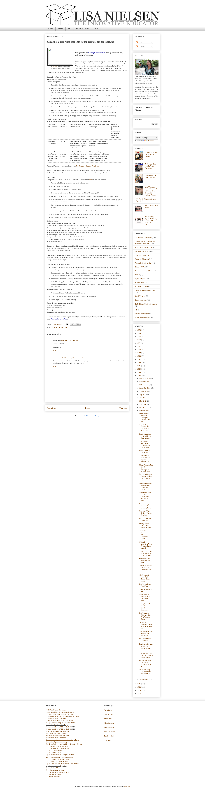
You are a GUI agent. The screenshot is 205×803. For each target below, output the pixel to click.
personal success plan (142, 313)
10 (47, 716)
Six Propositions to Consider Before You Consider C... (145, 477)
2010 (139, 687)
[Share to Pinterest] (80, 324)
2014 (139, 369)
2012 (139, 375)
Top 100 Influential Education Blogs (57, 772)
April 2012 (143, 404)
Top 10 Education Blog (53, 752)
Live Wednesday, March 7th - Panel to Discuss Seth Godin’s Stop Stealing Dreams (151, 191)
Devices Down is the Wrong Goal (150, 176)
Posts (140, 42)
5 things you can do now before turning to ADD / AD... (145, 663)
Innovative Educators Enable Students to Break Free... (146, 625)
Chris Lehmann (109, 723)
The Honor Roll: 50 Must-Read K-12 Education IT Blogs (64, 744)
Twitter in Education (142, 259)
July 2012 (142, 394)
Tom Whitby (108, 740)
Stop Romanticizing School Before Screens (151, 154)
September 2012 (145, 388)
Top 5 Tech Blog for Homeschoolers (57, 748)
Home (87, 408)
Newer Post (51, 408)
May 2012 (143, 401)
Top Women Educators (53, 776)
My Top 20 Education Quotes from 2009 (146, 200)
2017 (139, 359)
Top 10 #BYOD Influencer (54, 750)
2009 (139, 690)
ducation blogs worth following (59, 716)
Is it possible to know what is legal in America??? (144, 459)
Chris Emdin (108, 718)
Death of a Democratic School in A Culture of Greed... (144, 535)
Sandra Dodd (108, 714)
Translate (151, 141)
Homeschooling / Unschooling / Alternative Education (145, 242)
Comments (141, 46)
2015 (139, 366)
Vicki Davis (108, 710)
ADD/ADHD (139, 282)
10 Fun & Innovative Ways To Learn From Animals (145, 545)
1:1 (136, 310)
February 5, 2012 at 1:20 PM (70, 340)
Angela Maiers (109, 727)
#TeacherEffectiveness (142, 317)
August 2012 (143, 391)
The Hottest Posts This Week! (145, 451)
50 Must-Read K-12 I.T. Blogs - (56, 729)
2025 (139, 333)
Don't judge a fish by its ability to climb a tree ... (145, 436)
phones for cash (58, 358)
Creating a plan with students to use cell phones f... (146, 633)
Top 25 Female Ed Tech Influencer (57, 761)
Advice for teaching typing (151, 206)
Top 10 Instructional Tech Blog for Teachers (60, 754)
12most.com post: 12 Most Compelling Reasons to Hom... (145, 496)
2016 (139, 362)
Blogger (126, 786)
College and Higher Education (145, 290)
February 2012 (144, 411)
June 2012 (143, 398)
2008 (139, 693)
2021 (139, 346)
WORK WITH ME (83, 28)
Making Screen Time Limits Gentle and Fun (145, 525)
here (90, 180)
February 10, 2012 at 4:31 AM (73, 358)
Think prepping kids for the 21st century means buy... (146, 647)
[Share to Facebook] (78, 324)
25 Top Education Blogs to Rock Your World (60, 723)
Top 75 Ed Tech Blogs (53, 768)
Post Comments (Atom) (91, 416)
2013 (139, 372)
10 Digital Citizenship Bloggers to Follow (59, 714)
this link (55, 66)
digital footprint (140, 278)
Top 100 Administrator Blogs (55, 770)
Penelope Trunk (109, 736)
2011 (139, 684)
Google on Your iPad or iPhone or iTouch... (146, 513)
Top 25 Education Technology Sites (57, 759)
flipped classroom (141, 300)
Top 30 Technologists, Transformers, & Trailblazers (62, 764)
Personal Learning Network (144, 271)
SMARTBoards (140, 296)
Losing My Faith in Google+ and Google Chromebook (145, 607)
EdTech (68, 727)
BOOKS (98, 28)
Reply (55, 351)
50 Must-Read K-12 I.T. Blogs (55, 727)
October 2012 (144, 385)
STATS (60, 28)
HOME (50, 28)
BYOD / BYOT (140, 267)
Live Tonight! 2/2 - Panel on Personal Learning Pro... (146, 655)
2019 (139, 353)
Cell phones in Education (59, 327)
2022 (139, 343)
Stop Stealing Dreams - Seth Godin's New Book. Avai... (144, 428)
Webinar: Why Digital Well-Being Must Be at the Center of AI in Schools (151, 221)
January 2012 (144, 680)
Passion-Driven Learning (143, 263)
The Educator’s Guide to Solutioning (88, 166)
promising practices (141, 286)
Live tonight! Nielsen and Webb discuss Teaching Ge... (145, 444)
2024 (139, 336)
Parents (137, 275)
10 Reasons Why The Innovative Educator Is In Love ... (145, 672)
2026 (139, 330)
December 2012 (144, 378)
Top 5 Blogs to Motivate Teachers (57, 746)
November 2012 (145, 381)
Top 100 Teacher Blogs (53, 774)
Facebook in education (142, 251)
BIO (69, 28)
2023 (139, 340)
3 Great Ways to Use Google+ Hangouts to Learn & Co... (146, 468)
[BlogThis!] (73, 324)
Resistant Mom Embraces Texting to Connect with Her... (144, 417)
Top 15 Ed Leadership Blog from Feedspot (59, 757)
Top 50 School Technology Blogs (56, 766)
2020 (139, 349)
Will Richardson (109, 732)
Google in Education (142, 255)
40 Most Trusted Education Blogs (57, 725)
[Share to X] (75, 324)
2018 (139, 356)
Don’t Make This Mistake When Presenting (150, 166)
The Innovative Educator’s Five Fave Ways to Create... (145, 616)
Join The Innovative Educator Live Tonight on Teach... (145, 486)
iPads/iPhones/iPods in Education (146, 304)
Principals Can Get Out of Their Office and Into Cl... (145, 569)
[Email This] (71, 324)
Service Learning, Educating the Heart (145, 560)
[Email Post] (66, 324)
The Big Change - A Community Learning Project (146, 506)
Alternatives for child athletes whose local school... (144, 597)
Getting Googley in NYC (145, 590)
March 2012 (143, 407)
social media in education (143, 247)
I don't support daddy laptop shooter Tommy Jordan (145, 578)
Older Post (123, 408)
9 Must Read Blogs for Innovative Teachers (60, 712)
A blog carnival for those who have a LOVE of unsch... (146, 553)
